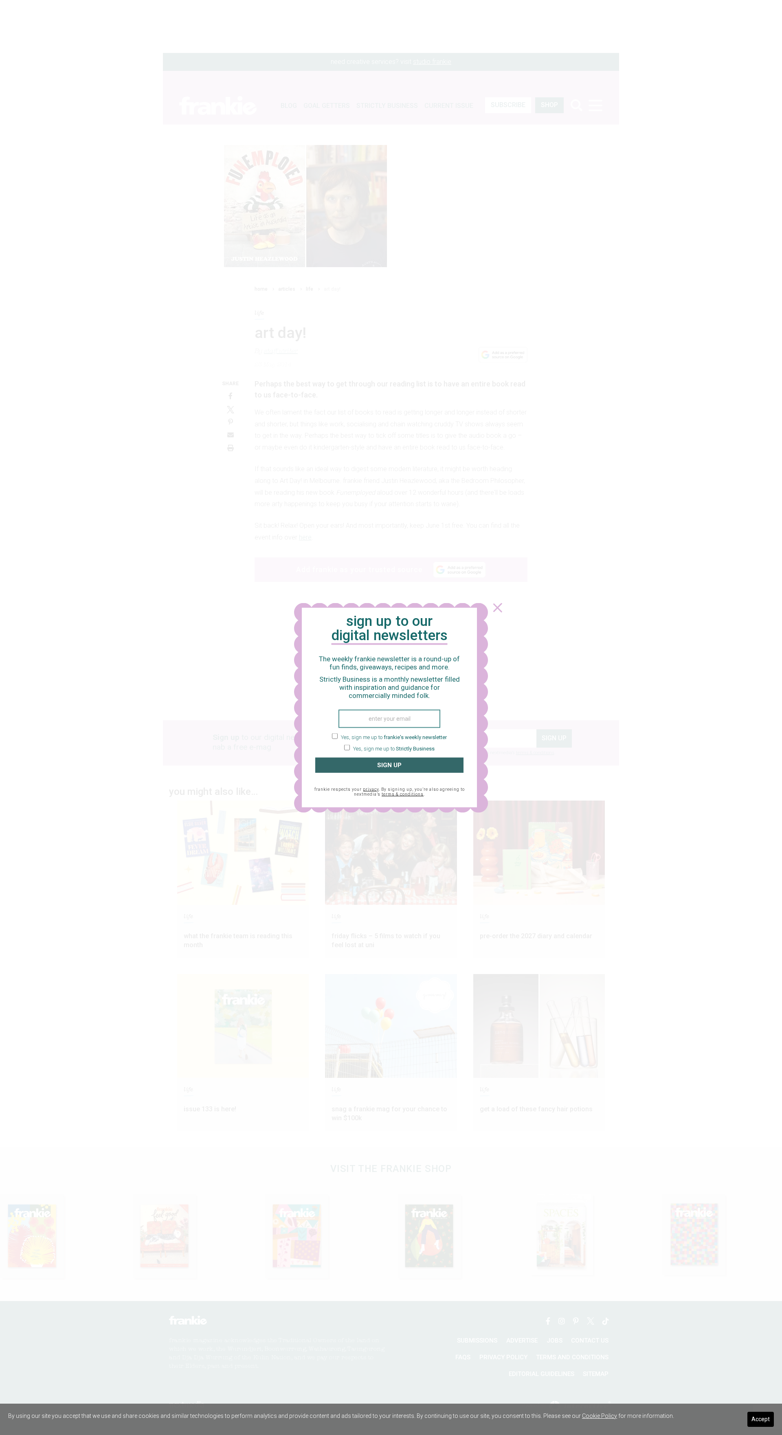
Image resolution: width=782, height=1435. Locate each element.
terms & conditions (403, 794)
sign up (389, 765)
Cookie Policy (599, 1416)
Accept (760, 1419)
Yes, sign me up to (393, 737)
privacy (371, 789)
